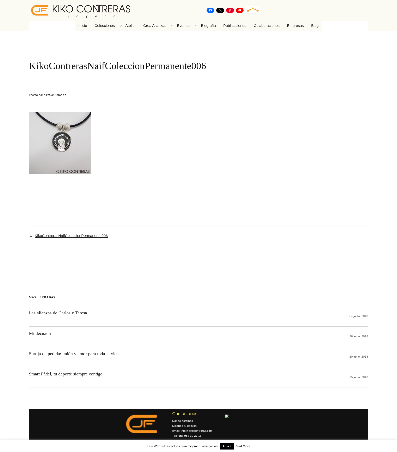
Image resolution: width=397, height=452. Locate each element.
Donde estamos (182, 420)
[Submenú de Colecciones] (121, 26)
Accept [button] (227, 446)
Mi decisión (40, 333)
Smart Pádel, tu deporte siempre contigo (66, 373)
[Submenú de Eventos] (196, 26)
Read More (242, 446)
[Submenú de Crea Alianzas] (172, 26)
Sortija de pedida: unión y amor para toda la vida (74, 353)
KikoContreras (53, 94)
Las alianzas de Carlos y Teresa (58, 312)
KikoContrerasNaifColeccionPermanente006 (71, 236)
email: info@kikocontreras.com (192, 430)
